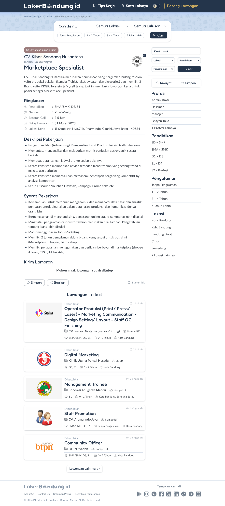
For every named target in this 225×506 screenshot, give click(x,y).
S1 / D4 (157, 163)
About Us (29, 494)
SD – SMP (158, 142)
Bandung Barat (162, 234)
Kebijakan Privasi (62, 494)
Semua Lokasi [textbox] (108, 26)
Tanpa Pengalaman (70, 35)
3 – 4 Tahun (113, 35)
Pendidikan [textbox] (186, 60)
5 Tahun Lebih (134, 35)
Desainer (158, 107)
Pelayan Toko (160, 121)
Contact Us (44, 494)
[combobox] (112, 26)
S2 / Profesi (160, 170)
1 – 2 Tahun (93, 35)
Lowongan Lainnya (82, 468)
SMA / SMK (160, 149)
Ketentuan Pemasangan (87, 494)
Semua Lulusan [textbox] (147, 26)
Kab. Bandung (161, 227)
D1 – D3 (157, 156)
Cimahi (156, 241)
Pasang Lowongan (182, 5)
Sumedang (159, 248)
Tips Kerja (106, 5)
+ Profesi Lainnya (164, 128)
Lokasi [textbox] (157, 60)
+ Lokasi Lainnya (163, 255)
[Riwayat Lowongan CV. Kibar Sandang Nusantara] (137, 67)
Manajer (157, 114)
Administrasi (160, 100)
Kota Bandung (161, 220)
